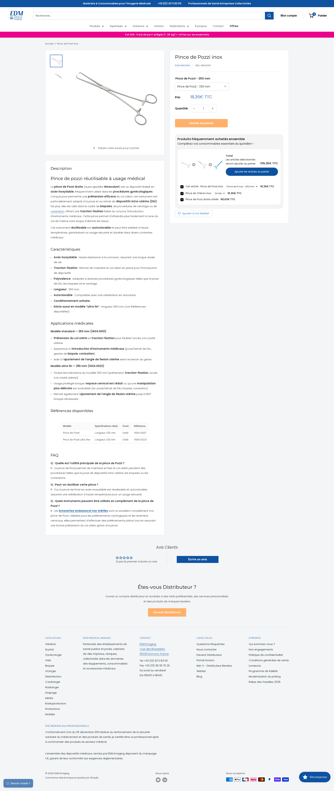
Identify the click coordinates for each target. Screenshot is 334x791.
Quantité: (181, 108)
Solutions (138, 26)
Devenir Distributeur (167, 612)
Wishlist (201, 671)
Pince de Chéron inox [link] (198, 193)
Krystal (49, 649)
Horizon (159, 26)
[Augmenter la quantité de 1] (212, 108)
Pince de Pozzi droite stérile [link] (202, 199)
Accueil (49, 43)
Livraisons (255, 665)
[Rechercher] (269, 16)
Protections (52, 709)
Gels (48, 660)
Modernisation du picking (265, 676)
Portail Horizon (205, 660)
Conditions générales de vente (269, 660)
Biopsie (49, 665)
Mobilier (50, 714)
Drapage (51, 692)
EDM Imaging (182, 65)
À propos (201, 26)
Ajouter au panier (201, 123)
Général (50, 644)
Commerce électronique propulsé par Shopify (71, 777)
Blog (199, 676)
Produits (95, 26)
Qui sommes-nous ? (262, 644)
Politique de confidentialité (266, 655)
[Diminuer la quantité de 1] (194, 108)
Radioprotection (55, 703)
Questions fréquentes (211, 644)
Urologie (50, 671)
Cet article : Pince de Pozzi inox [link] (204, 186)
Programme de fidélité (263, 671)
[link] (185, 165)
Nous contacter (207, 649)
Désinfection (53, 676)
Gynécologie (53, 655)
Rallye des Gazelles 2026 (264, 682)
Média (49, 698)
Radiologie (52, 687)
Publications (177, 26)
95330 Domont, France (154, 654)
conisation (57, 211)
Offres (234, 26)
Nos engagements (261, 649)
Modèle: (192, 78)
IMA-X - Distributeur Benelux (214, 665)
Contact (218, 26)
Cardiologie (52, 682)
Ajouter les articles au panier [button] (252, 171)
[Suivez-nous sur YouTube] (158, 779)
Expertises (116, 26)
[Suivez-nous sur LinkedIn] (164, 779)
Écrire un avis (197, 559)
